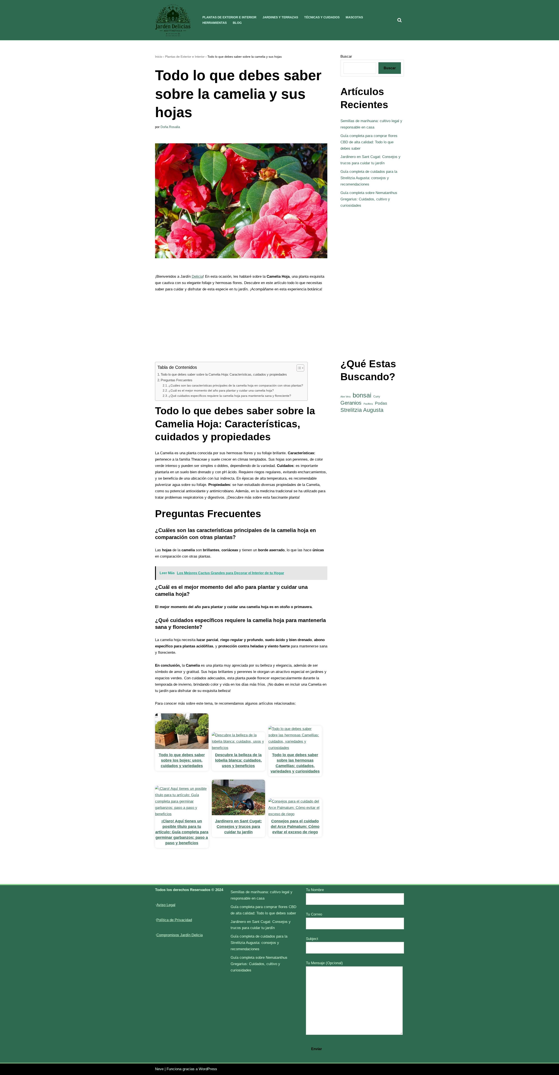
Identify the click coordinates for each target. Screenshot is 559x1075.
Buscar (346, 56)
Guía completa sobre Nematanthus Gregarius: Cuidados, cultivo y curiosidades (368, 199)
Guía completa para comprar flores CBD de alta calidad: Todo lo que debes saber (368, 142)
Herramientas (214, 22)
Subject (312, 939)
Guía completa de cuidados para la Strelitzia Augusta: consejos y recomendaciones (368, 178)
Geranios (350, 403)
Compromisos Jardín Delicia (179, 935)
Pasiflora (368, 403)
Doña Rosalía (170, 127)
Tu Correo (314, 914)
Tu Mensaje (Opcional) (324, 963)
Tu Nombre (315, 890)
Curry (376, 396)
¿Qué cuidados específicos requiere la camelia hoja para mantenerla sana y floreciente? (230, 395)
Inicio (158, 56)
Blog (237, 22)
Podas (381, 403)
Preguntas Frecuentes (176, 380)
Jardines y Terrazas (280, 17)
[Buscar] (399, 20)
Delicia (197, 276)
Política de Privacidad (174, 920)
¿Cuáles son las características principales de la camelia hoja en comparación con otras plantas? (236, 385)
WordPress (208, 1069)
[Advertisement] (241, 329)
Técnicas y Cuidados (322, 17)
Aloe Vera (345, 396)
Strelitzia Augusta (361, 410)
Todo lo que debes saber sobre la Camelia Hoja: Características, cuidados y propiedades (224, 374)
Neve (159, 1069)
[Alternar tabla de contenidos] (298, 368)
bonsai (362, 395)
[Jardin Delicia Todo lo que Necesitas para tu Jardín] (173, 20)
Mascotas (354, 17)
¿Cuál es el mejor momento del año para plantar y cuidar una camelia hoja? (221, 390)
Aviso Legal (165, 905)
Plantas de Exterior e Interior (229, 17)
